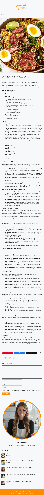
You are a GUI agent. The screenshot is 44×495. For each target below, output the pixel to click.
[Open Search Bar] (42, 14)
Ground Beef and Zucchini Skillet (9, 357)
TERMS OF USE (21, 491)
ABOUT (27, 491)
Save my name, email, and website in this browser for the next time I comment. (22, 390)
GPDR (30, 491)
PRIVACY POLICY (15, 491)
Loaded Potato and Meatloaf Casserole (10, 358)
